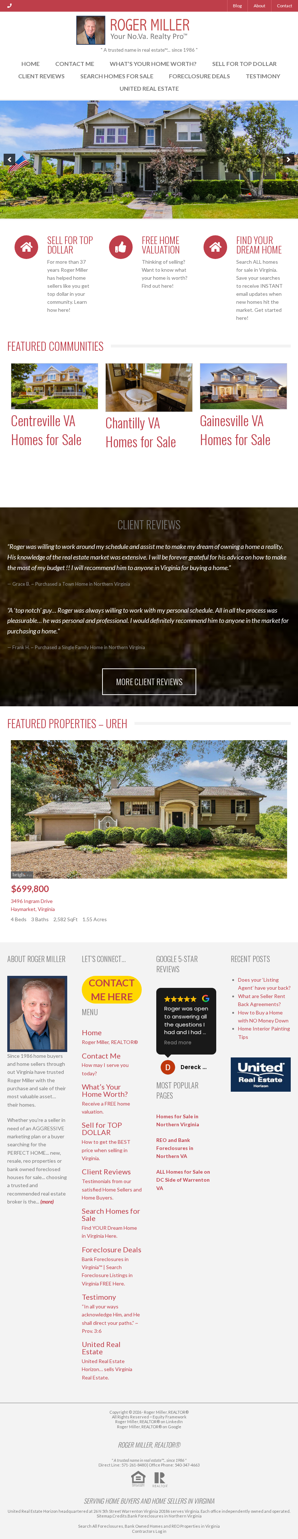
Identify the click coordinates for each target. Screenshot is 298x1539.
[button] (9, 159)
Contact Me (74, 63)
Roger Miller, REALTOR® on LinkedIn (149, 1421)
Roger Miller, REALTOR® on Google (149, 1426)
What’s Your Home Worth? (153, 63)
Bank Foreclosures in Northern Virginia (165, 1516)
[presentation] (137, 470)
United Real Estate (149, 88)
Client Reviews (41, 75)
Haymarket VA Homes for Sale (235, 429)
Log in (161, 1531)
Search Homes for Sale (116, 75)
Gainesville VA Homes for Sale (140, 429)
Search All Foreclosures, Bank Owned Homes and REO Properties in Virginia (149, 1526)
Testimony (263, 75)
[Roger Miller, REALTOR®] (149, 28)
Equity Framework (169, 1416)
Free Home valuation (161, 244)
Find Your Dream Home (259, 244)
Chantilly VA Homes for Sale (46, 431)
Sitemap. (104, 1516)
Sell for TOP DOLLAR (244, 63)
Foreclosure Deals (199, 75)
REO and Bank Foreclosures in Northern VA (174, 1148)
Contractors (144, 1531)
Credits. (120, 1516)
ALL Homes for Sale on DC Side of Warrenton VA (183, 1180)
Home (30, 63)
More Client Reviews (149, 681)
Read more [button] (178, 1043)
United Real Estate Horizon (33, 1511)
